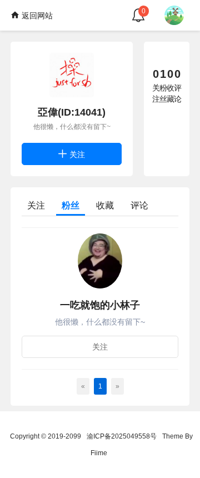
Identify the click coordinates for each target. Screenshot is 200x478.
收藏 (105, 205)
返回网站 (36, 15)
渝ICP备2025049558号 (122, 436)
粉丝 (70, 205)
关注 (76, 154)
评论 (139, 205)
